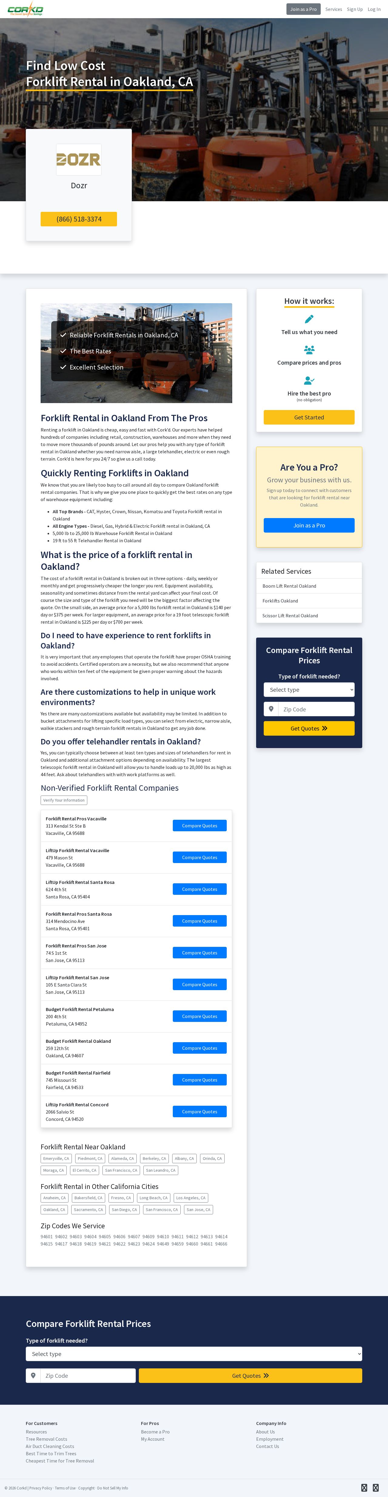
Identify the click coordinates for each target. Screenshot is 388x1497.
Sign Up (355, 9)
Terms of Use (65, 1488)
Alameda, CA (122, 1158)
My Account (153, 1439)
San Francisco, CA (121, 1170)
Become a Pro (155, 1432)
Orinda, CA (212, 1158)
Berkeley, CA (154, 1158)
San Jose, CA (198, 1209)
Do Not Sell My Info (112, 1488)
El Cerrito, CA (84, 1170)
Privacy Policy (40, 1488)
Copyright (86, 1488)
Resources (36, 1432)
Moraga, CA (53, 1170)
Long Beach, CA (154, 1197)
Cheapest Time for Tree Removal (60, 1461)
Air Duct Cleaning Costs (50, 1446)
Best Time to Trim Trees (51, 1453)
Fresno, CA (121, 1197)
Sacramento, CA (88, 1209)
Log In (374, 9)
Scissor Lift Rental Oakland (290, 615)
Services (334, 9)
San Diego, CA (124, 1209)
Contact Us (267, 1446)
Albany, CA (184, 1158)
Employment (270, 1439)
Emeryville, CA (56, 1158)
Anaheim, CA (54, 1197)
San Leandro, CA (161, 1170)
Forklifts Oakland (280, 601)
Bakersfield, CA (88, 1197)
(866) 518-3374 (79, 219)
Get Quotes (305, 728)
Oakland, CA (54, 1209)
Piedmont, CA (90, 1158)
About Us (265, 1432)
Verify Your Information (64, 800)
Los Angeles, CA (191, 1197)
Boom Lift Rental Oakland (289, 586)
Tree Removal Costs (46, 1439)
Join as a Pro (303, 9)
